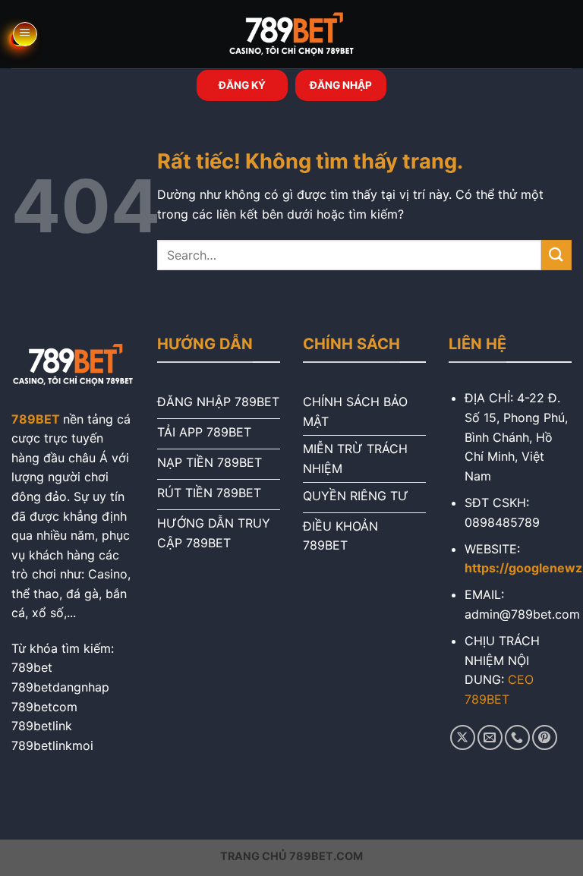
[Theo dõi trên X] (462, 737)
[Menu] (25, 34)
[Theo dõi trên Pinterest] (544, 737)
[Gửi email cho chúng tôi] (490, 737)
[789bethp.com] (291, 34)
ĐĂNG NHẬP (341, 85)
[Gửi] (556, 254)
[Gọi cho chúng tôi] (517, 737)
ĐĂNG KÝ (242, 85)
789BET (35, 419)
